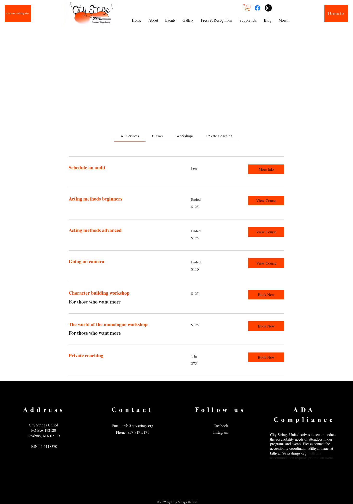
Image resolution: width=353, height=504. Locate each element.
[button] (247, 7)
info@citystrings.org (137, 425)
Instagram (220, 432)
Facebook (220, 425)
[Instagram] (268, 8)
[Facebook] (257, 8)
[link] (130, 135)
